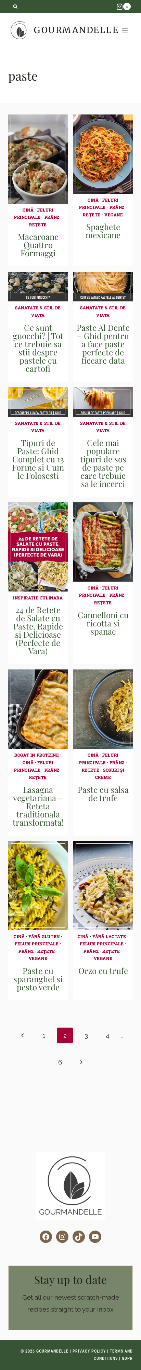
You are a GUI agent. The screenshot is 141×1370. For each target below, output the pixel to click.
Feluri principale (37, 943)
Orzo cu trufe (103, 970)
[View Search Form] (15, 7)
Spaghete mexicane (103, 230)
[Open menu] (125, 30)
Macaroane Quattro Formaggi (38, 244)
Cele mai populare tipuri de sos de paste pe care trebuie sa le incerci (103, 463)
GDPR (127, 1358)
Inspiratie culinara (38, 597)
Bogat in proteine (36, 755)
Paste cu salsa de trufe (103, 793)
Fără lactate (109, 936)
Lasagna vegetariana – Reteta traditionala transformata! (38, 806)
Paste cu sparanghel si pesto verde (38, 978)
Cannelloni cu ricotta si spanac (103, 623)
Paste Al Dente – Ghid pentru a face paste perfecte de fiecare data (103, 344)
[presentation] (38, 159)
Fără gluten (44, 936)
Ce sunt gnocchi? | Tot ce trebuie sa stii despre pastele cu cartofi (38, 348)
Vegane (113, 214)
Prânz (52, 217)
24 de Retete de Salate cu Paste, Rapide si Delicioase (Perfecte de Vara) (38, 630)
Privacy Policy (89, 1351)
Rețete (38, 224)
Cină (28, 210)
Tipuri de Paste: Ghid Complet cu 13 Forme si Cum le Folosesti (38, 459)
